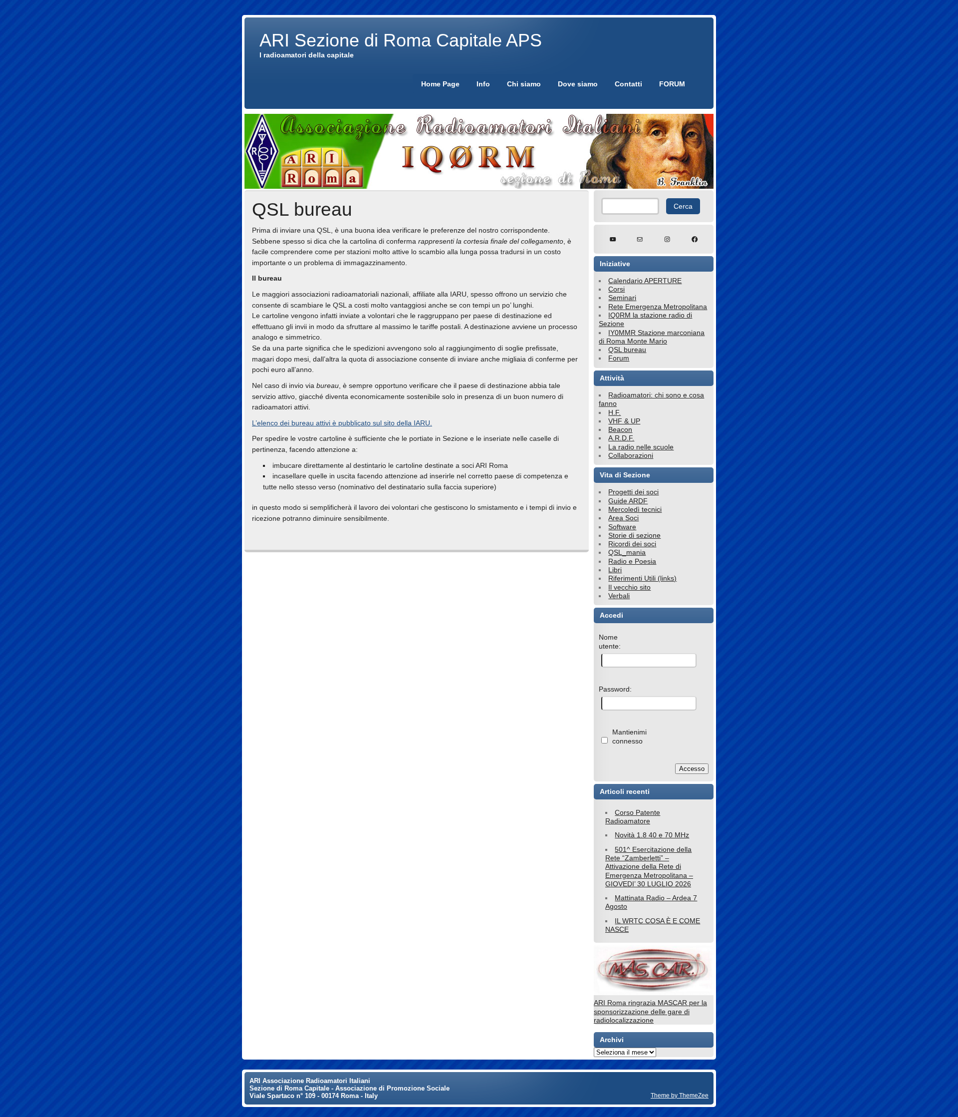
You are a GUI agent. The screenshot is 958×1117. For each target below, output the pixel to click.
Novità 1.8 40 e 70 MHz (652, 835)
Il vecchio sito (629, 587)
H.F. (614, 412)
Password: (615, 689)
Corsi (616, 289)
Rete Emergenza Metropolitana (657, 307)
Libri (615, 570)
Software (622, 527)
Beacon (620, 429)
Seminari (622, 298)
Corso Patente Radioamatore (632, 816)
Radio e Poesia (632, 561)
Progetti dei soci (633, 492)
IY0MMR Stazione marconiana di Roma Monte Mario (652, 337)
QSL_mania (627, 552)
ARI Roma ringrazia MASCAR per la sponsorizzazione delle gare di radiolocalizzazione (650, 1011)
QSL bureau (627, 350)
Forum (618, 358)
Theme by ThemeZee (680, 1095)
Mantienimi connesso (629, 736)
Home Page (440, 84)
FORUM (672, 84)
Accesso (692, 768)
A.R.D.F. (621, 438)
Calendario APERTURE (645, 281)
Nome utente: (610, 641)
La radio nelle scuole (641, 447)
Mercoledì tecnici (635, 509)
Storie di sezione (634, 535)
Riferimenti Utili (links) (642, 578)
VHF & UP (624, 421)
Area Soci (623, 518)
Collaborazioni (630, 455)
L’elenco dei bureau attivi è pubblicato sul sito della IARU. (342, 423)
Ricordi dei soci (632, 544)
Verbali (619, 596)
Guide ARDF (628, 501)
